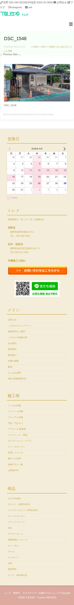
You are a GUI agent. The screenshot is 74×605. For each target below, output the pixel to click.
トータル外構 (14, 405)
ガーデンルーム (15, 533)
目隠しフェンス (15, 452)
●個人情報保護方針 (17, 378)
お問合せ (62, 2)
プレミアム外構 (15, 417)
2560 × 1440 (39, 47)
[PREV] (10, 149)
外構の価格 (13, 361)
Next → (17, 54)
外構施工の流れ (17, 260)
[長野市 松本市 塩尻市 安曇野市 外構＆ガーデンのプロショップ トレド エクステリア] (19, 16)
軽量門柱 (12, 569)
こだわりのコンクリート (20, 325)
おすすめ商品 (14, 498)
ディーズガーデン (16, 447)
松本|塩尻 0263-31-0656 (39, 2)
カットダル (13, 545)
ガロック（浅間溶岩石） (20, 504)
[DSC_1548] (37, 100)
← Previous (6, 54)
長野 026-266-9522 (14, 2)
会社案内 (12, 343)
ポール (11, 551)
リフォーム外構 (15, 411)
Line (29, 7)
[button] (71, 24)
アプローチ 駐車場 (17, 429)
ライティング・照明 (17, 435)
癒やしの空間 (14, 458)
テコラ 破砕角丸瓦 (17, 575)
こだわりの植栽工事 (17, 337)
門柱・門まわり (15, 423)
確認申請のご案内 (16, 331)
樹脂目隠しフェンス (17, 539)
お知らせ (12, 319)
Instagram (16, 7)
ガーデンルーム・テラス (20, 441)
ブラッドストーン (16, 522)
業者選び (12, 355)
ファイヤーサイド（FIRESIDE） (23, 510)
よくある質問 (14, 373)
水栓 (10, 563)
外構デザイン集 (15, 464)
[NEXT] (63, 149)
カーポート (13, 557)
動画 (10, 367)
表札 (10, 528)
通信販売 (12, 349)
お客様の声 (13, 470)
